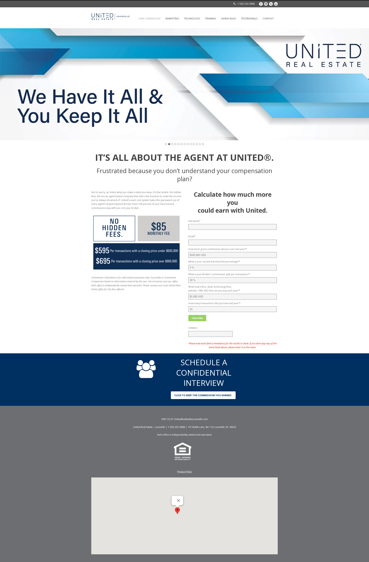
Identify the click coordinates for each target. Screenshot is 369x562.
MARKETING (172, 18)
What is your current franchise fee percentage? (214, 261)
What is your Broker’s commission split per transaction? (219, 274)
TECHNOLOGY (192, 18)
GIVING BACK (228, 18)
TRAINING (210, 18)
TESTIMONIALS (249, 18)
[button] (177, 510)
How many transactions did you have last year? (214, 303)
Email (191, 236)
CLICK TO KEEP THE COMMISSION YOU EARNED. (203, 395)
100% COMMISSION (149, 18)
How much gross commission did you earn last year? (217, 249)
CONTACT (268, 18)
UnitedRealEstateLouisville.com (191, 419)
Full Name (194, 221)
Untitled (192, 328)
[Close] (178, 500)
